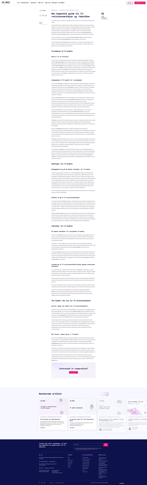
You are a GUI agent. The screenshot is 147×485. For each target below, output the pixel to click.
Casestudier (70, 462)
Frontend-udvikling (85, 462)
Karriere (69, 465)
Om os (69, 459)
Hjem (69, 457)
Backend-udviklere (85, 465)
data (72, 32)
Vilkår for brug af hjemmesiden (59, 482)
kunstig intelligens (67, 289)
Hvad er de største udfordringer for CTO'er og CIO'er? (103, 476)
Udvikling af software (86, 459)
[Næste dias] (106, 393)
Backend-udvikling (85, 460)
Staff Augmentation (85, 463)
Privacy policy (51, 482)
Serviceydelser (70, 460)
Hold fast (91, 313)
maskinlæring (75, 289)
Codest (91, 34)
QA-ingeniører (85, 471)
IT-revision (74, 28)
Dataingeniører (85, 468)
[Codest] (6, 3)
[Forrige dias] (102, 393)
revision (77, 27)
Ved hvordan (70, 463)
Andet (83, 470)
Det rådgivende (85, 457)
